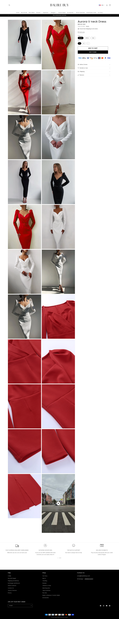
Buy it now (92, 52)
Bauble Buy (57, 617)
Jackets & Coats (46, 585)
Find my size (82, 32)
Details (87, 26)
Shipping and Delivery (13, 580)
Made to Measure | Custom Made (51, 595)
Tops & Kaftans (46, 590)
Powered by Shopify (64, 617)
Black (80, 38)
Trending (44, 580)
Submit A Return (12, 585)
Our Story (44, 576)
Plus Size (44, 593)
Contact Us (11, 588)
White (87, 38)
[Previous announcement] (8, 15)
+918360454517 (88, 579)
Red (93, 38)
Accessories (45, 597)
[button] (9, 5)
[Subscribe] (31, 605)
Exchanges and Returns (14, 583)
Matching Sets (46, 588)
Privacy (10, 593)
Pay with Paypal (12, 578)
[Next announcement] (110, 15)
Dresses (44, 583)
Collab (9, 576)
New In (44, 578)
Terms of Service (12, 590)
